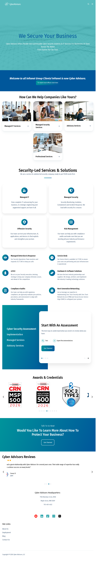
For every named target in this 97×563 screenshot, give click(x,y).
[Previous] (85, 358)
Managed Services (45, 358)
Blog (3, 536)
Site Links (6, 524)
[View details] (36, 516)
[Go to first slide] (92, 472)
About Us (5, 529)
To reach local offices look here (48, 83)
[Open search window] (88, 4)
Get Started (48, 348)
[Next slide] (92, 397)
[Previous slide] (3, 397)
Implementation (43, 358)
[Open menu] (92, 4)
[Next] (88, 358)
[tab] (39, 410)
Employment (6, 532)
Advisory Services (47, 358)
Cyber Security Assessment (41, 358)
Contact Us (6, 540)
